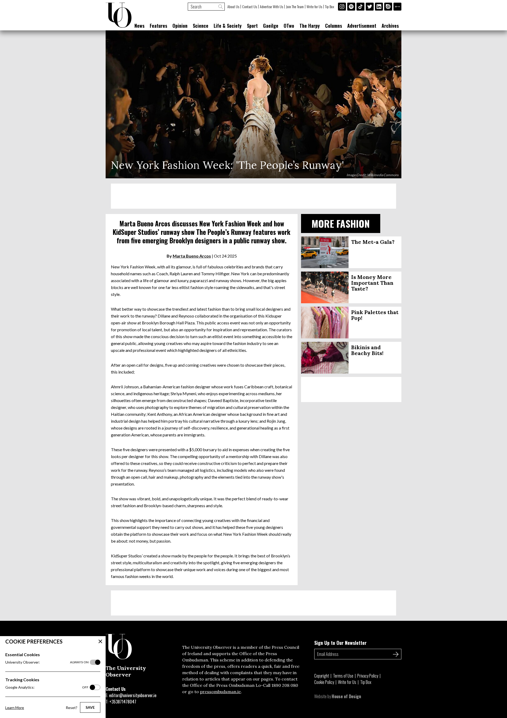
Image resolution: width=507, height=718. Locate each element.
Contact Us (249, 6)
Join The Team (295, 6)
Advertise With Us (271, 6)
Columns (333, 25)
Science (200, 25)
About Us (233, 6)
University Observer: (46, 662)
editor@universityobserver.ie (132, 695)
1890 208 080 (284, 685)
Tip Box (329, 6)
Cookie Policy (324, 682)
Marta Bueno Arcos (192, 255)
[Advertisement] (253, 196)
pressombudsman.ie (220, 691)
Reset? (71, 707)
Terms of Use (343, 676)
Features (158, 25)
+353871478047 (122, 701)
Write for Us (314, 6)
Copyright (321, 676)
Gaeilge (270, 25)
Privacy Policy (367, 676)
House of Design (346, 696)
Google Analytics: (46, 687)
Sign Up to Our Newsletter (340, 642)
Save (90, 707)
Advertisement (361, 25)
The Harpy (309, 25)
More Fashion (341, 223)
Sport (252, 25)
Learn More (14, 707)
